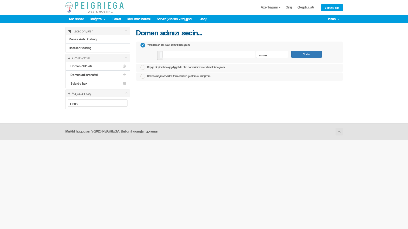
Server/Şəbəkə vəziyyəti (174, 19)
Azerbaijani (269, 7)
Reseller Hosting (80, 48)
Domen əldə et (80, 66)
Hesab (332, 19)
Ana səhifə (76, 19)
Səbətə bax (332, 7)
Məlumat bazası (139, 19)
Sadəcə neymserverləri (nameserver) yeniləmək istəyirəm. (179, 76)
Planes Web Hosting (82, 39)
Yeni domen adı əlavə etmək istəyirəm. (168, 45)
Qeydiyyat (306, 7)
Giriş (289, 7)
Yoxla (306, 54)
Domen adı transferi (83, 75)
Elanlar (116, 19)
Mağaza (97, 19)
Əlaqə (202, 19)
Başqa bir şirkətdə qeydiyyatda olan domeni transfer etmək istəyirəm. (186, 67)
